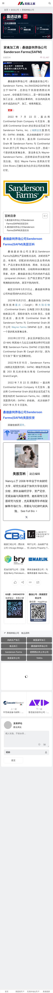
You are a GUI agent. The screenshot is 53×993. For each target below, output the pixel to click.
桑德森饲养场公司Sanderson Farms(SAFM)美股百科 (20, 222)
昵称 (8, 752)
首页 (6, 9)
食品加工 (13, 646)
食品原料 (25, 633)
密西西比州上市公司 (39, 652)
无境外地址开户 (33, 991)
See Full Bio (28, 511)
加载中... (9, 683)
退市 (22, 424)
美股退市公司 (13, 658)
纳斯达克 (36, 130)
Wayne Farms (18, 327)
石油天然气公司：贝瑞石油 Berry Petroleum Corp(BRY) (14, 573)
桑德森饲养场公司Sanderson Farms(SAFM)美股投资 (20, 229)
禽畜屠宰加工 (39, 640)
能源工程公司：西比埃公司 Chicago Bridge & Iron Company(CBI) (14, 548)
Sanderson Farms (13, 652)
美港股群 (46, 991)
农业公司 (15, 9)
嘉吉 (18, 304)
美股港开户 (19, 991)
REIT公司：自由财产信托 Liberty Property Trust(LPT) (37, 548)
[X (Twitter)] (26, 517)
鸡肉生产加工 (13, 640)
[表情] (39, 744)
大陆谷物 (44, 304)
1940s (39, 658)
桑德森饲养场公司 (39, 646)
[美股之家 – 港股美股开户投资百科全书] (26, 3)
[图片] (44, 744)
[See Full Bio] (36, 511)
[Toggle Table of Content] (43, 215)
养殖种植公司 (28, 9)
